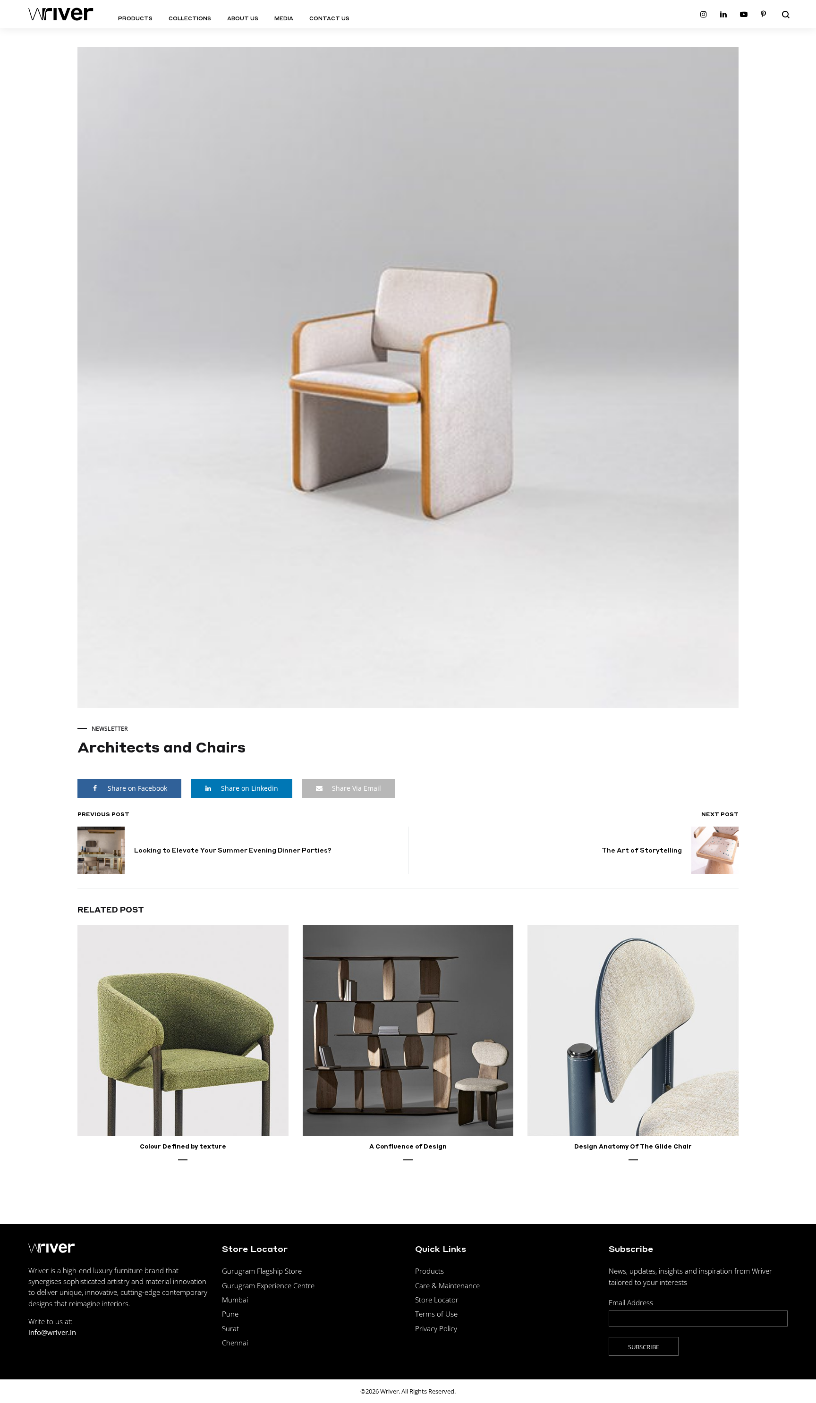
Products (135, 18)
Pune (230, 1313)
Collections (190, 18)
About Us (242, 18)
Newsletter (110, 729)
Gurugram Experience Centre (268, 1285)
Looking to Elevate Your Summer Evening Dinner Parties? (232, 850)
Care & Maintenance (447, 1285)
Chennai (235, 1342)
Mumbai (235, 1299)
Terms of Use (436, 1313)
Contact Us (329, 18)
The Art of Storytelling (642, 850)
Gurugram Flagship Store (262, 1271)
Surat (230, 1328)
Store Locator (437, 1299)
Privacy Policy (436, 1328)
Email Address (631, 1302)
